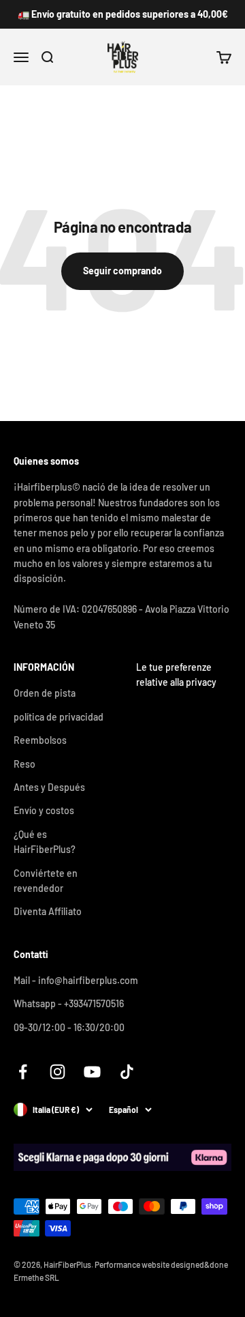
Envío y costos (44, 810)
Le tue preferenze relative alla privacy (176, 674)
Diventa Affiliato (48, 911)
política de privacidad (58, 717)
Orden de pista (45, 693)
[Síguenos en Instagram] (57, 1071)
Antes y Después (49, 787)
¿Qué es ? (45, 841)
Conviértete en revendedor (46, 880)
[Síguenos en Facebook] (23, 1071)
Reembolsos (40, 740)
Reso (24, 764)
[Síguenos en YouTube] (92, 1071)
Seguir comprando (122, 270)
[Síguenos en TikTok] (127, 1071)
